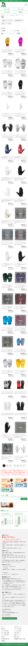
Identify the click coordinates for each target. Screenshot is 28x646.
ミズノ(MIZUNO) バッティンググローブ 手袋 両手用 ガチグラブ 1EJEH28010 (7, 265)
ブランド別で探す (5, 631)
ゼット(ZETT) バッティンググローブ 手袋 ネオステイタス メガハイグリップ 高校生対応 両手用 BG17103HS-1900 (7, 137)
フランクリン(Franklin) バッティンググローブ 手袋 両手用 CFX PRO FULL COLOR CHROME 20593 (20, 308)
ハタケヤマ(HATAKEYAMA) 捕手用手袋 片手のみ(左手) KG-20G (7, 392)
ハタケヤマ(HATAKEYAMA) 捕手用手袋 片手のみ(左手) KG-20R (20, 392)
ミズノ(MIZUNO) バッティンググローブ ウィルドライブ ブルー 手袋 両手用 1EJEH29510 (7, 115)
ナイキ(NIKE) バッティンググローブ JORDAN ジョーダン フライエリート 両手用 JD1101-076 (7, 436)
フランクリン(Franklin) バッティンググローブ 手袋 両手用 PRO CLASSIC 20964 (7, 372)
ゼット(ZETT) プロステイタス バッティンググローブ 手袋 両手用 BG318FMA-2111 (7, 243)
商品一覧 (3, 15)
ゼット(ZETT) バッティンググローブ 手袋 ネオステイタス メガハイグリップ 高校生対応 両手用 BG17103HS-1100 (20, 137)
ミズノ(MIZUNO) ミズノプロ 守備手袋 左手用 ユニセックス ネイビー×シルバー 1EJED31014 (7, 158)
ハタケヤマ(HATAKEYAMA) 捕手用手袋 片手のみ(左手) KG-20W (7, 414)
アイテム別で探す (17, 631)
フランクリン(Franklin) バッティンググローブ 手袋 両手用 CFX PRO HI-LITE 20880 (20, 286)
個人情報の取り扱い (5, 639)
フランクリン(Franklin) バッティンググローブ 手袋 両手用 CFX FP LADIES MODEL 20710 (20, 72)
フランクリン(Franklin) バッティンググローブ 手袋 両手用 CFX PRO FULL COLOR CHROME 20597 (7, 308)
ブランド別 (20, 9)
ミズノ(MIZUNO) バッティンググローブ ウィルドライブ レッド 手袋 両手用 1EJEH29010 (20, 115)
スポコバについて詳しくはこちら (9, 618)
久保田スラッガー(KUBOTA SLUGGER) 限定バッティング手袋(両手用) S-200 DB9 (20, 436)
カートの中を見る (5, 634)
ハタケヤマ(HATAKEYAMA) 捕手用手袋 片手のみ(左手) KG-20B (20, 414)
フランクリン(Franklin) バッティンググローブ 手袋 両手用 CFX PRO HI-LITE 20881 (7, 286)
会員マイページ (17, 634)
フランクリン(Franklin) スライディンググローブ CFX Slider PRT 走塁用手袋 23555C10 (7, 51)
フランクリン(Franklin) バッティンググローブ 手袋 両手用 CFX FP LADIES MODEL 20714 (7, 93)
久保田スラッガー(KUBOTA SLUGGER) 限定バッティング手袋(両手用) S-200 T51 (7, 458)
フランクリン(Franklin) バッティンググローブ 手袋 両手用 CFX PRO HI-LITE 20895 (20, 372)
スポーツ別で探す (10, 15)
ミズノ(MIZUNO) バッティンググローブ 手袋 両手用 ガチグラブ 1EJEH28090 (20, 265)
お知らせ (3, 636)
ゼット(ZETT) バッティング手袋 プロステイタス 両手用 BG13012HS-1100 (20, 458)
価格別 (20, 12)
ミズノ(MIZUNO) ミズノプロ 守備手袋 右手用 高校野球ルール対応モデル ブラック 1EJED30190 (20, 201)
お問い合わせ (17, 636)
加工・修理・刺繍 (5, 632)
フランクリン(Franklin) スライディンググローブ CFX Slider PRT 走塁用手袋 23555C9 (20, 51)
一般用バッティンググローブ (7, 20)
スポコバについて (17, 626)
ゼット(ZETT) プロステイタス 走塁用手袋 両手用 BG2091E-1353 (20, 222)
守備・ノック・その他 (6, 23)
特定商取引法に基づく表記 (19, 639)
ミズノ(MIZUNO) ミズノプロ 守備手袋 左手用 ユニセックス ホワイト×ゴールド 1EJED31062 (20, 158)
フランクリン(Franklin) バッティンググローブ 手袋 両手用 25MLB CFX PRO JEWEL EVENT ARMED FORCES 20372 (7, 351)
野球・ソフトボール (20, 15)
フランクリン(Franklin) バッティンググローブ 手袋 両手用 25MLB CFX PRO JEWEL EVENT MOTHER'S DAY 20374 (20, 329)
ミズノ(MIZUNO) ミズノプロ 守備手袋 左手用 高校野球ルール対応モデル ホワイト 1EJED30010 (7, 179)
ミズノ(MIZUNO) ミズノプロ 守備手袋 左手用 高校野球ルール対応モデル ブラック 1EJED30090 (20, 179)
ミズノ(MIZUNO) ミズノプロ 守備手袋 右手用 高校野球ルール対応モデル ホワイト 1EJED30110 (7, 201)
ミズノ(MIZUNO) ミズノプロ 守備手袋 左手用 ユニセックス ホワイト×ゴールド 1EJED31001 (7, 222)
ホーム (2, 626)
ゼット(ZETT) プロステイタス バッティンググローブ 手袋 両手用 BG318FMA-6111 (20, 243)
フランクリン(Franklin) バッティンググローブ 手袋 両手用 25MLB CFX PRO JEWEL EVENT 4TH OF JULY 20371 (20, 351)
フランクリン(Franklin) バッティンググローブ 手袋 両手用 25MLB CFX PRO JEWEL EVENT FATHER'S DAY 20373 (7, 329)
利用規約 (3, 640)
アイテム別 (6, 12)
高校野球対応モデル (19, 20)
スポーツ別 (6, 9)
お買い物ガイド (9, 574)
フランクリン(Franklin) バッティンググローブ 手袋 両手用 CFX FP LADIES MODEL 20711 (7, 72)
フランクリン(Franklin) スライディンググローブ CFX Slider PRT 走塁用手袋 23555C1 (20, 93)
